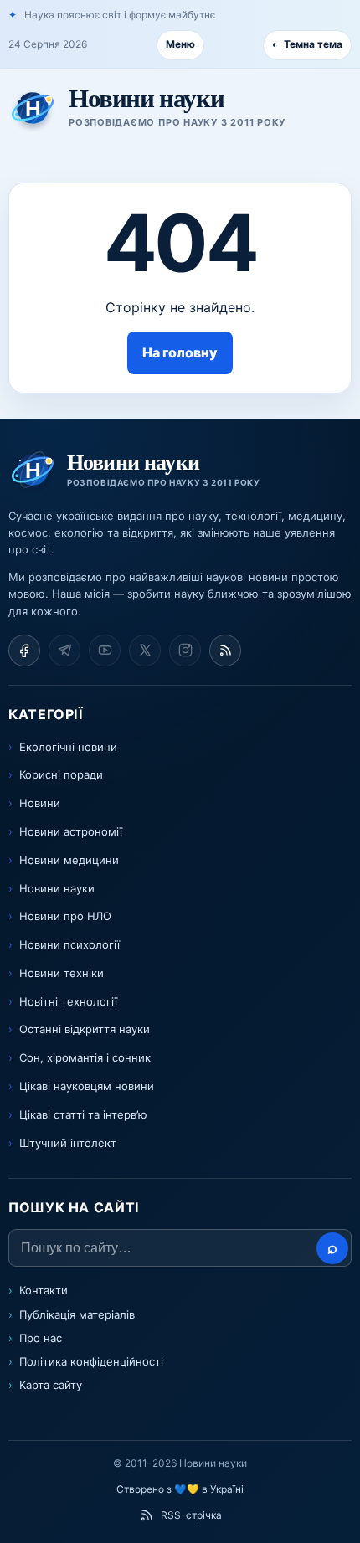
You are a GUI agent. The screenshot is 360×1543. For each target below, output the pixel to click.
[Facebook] (24, 650)
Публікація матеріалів (77, 1314)
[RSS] (225, 650)
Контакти (43, 1290)
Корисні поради (61, 774)
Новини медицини (69, 860)
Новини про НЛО (65, 916)
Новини (39, 803)
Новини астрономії (70, 831)
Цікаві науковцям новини (86, 1086)
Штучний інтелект (67, 1143)
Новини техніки (61, 973)
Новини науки (57, 888)
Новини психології (69, 944)
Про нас (40, 1338)
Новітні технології (68, 1001)
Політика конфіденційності (91, 1361)
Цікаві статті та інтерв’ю (83, 1114)
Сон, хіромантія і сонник (85, 1057)
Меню (180, 44)
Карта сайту (50, 1384)
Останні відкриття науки (84, 1029)
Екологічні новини (68, 746)
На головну (180, 352)
